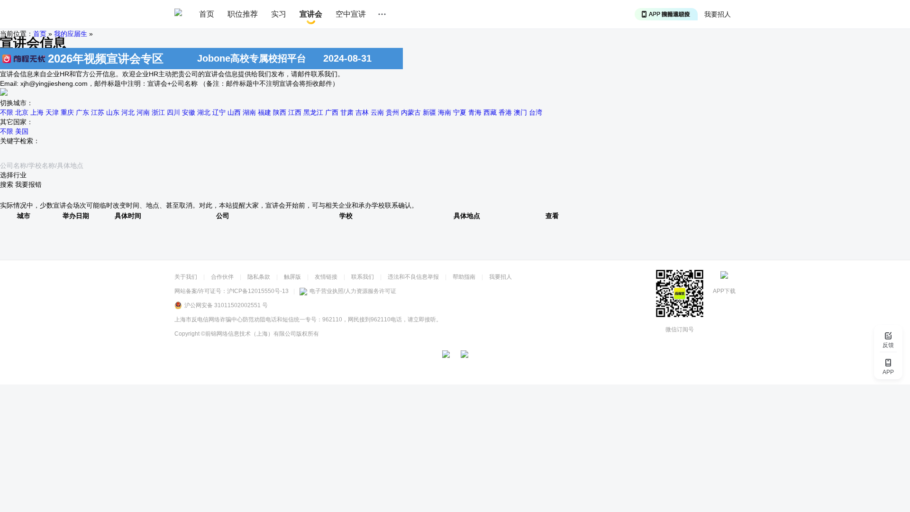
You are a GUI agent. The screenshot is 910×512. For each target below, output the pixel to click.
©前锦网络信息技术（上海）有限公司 (248, 333)
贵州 (392, 112)
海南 (444, 112)
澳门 (520, 112)
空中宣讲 (351, 14)
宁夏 (459, 112)
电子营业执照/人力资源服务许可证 (352, 291)
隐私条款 (258, 277)
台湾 (535, 112)
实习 (278, 14)
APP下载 (724, 291)
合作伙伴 (222, 277)
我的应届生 (70, 33)
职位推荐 (243, 14)
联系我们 (362, 277)
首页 (206, 14)
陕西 (279, 112)
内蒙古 (411, 112)
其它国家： (16, 122)
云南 (377, 112)
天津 (52, 112)
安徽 (188, 112)
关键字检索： (20, 141)
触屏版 (292, 277)
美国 (21, 131)
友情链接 (326, 277)
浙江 (158, 112)
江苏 (97, 112)
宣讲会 (311, 14)
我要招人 (717, 14)
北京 (21, 112)
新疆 (429, 112)
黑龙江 (313, 112)
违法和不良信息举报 (413, 277)
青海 (475, 112)
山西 (234, 112)
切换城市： (16, 103)
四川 (173, 112)
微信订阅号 (679, 329)
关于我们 (185, 277)
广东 (82, 112)
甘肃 (347, 112)
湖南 (249, 112)
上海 (37, 112)
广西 (331, 112)
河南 (143, 112)
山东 (112, 112)
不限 (6, 112)
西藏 (490, 112)
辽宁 (219, 112)
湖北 (203, 112)
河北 (128, 112)
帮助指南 (464, 277)
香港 (505, 112)
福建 (264, 112)
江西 (294, 112)
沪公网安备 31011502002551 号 (226, 305)
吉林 (362, 112)
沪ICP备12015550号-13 (258, 291)
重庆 (67, 112)
